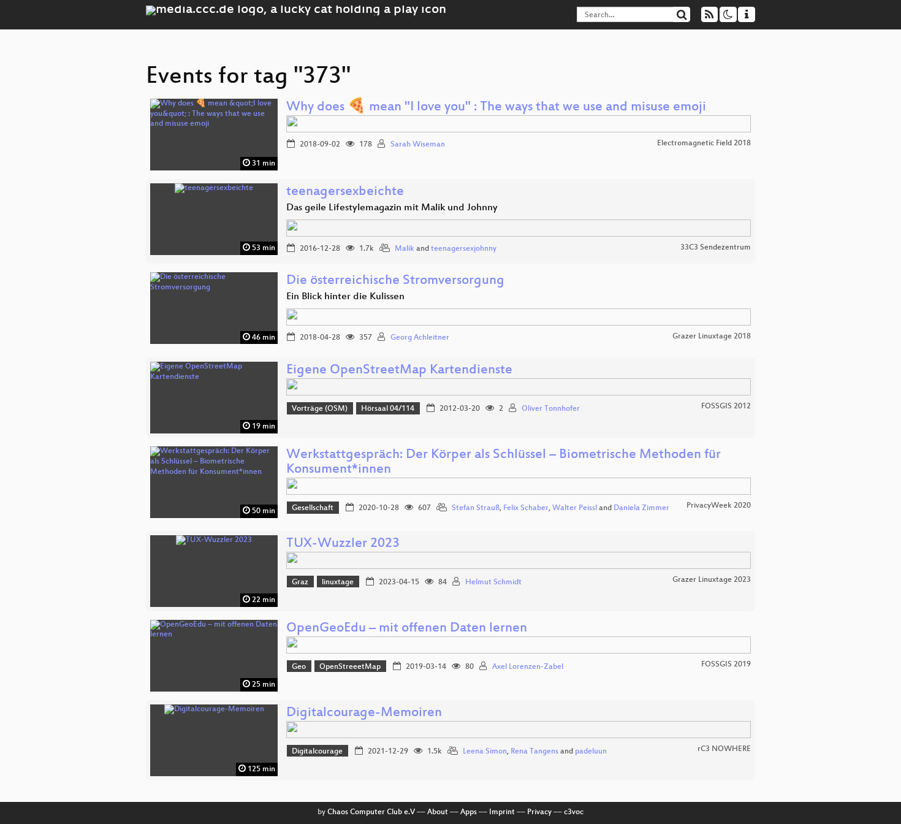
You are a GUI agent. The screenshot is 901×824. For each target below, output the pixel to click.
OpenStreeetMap (350, 667)
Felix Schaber (526, 508)
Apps (468, 812)
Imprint (502, 812)
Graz (300, 582)
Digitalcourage (317, 751)
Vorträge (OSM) (320, 409)
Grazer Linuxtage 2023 (711, 580)
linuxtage (338, 582)
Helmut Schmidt (493, 582)
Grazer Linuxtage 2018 (711, 336)
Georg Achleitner (419, 338)
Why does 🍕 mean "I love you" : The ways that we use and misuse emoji (496, 107)
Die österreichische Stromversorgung (395, 281)
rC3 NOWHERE (724, 749)
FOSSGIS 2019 (726, 664)
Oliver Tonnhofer (551, 409)
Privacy (539, 812)
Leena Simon (485, 751)
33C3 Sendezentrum (715, 247)
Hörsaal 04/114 (387, 409)
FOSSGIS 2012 (726, 406)
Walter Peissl (574, 508)
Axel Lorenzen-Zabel (527, 667)
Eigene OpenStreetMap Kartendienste (399, 370)
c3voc (574, 812)
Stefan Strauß (476, 508)
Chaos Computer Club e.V (371, 812)
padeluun (591, 751)
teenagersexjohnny (463, 249)
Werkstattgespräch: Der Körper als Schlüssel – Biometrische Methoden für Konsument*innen (503, 463)
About (437, 812)
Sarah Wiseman (417, 144)
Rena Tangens (534, 751)
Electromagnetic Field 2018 (704, 143)
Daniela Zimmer (641, 508)
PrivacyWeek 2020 (718, 506)
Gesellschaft (312, 508)
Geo (299, 667)
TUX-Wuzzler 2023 (343, 544)
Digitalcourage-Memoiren (364, 713)
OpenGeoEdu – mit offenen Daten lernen (406, 628)
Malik (404, 249)
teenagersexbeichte (345, 192)
